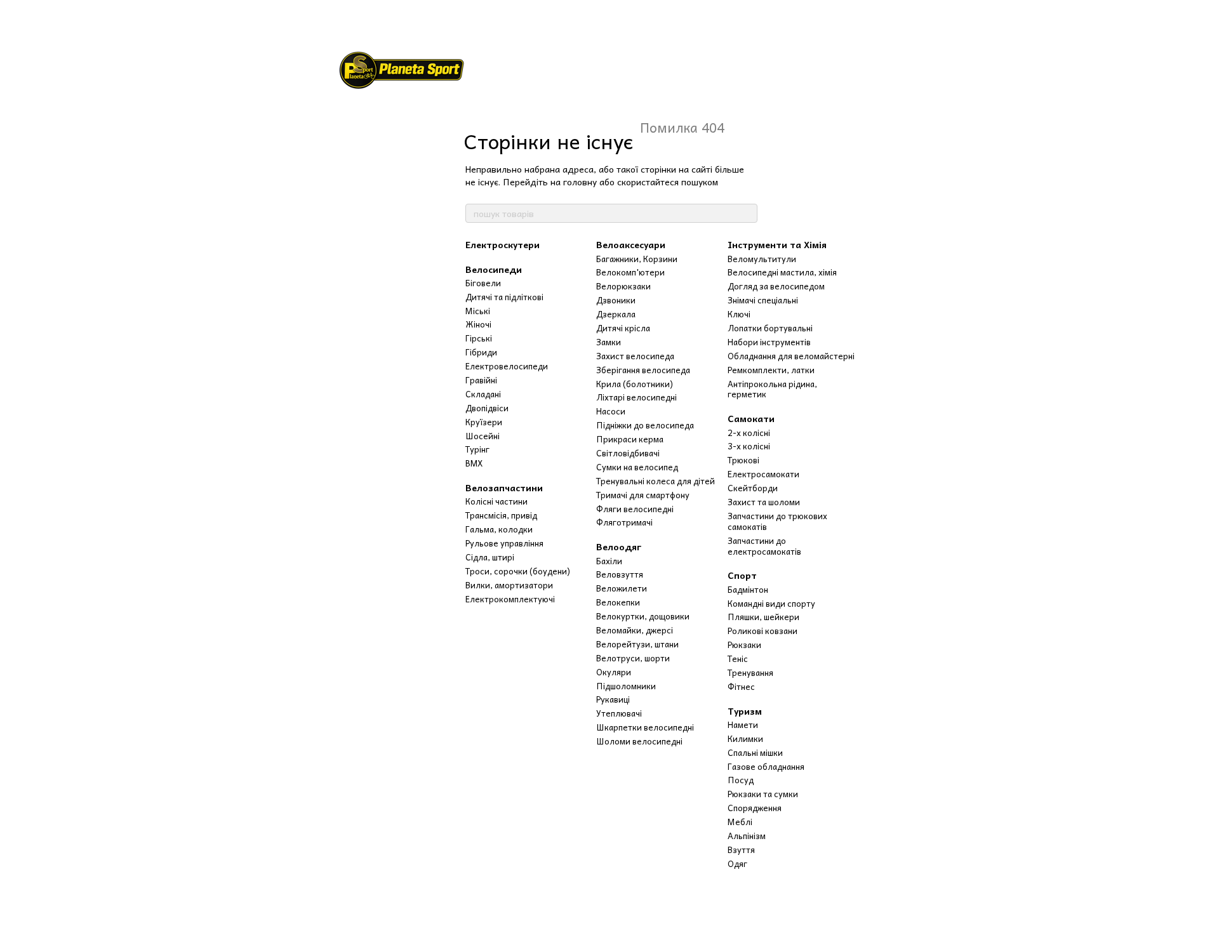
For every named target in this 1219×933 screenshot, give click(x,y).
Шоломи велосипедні (639, 741)
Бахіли (609, 560)
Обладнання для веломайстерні (791, 355)
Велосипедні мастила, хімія (782, 272)
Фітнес (741, 686)
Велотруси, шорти (633, 658)
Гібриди (481, 352)
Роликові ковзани (762, 630)
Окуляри (613, 671)
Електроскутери (502, 244)
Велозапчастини (504, 487)
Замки (608, 341)
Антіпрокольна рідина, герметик (772, 389)
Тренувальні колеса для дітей (655, 480)
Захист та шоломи (764, 501)
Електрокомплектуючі (510, 598)
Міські (477, 310)
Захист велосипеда (635, 355)
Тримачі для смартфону (642, 494)
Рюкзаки (744, 644)
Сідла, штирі (489, 557)
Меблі (740, 821)
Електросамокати (763, 473)
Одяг (737, 863)
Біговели (483, 282)
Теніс (738, 658)
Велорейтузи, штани (637, 644)
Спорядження (755, 807)
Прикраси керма (629, 439)
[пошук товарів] (747, 213)
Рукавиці (613, 699)
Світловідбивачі (628, 453)
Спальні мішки (755, 752)
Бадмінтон (748, 589)
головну (580, 182)
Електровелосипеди (506, 366)
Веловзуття (619, 574)
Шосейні (482, 435)
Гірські (478, 338)
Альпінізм (747, 835)
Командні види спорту (771, 603)
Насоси (610, 411)
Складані (483, 393)
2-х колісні (749, 432)
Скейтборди (753, 487)
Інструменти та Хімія (777, 244)
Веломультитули (762, 258)
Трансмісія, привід (501, 515)
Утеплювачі (619, 713)
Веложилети (621, 588)
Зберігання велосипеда (643, 369)
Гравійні (481, 380)
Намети (743, 724)
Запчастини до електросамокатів (764, 546)
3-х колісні (749, 446)
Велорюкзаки (623, 286)
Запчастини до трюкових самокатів (777, 521)
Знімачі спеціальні (763, 300)
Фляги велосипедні (635, 508)
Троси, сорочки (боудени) (517, 571)
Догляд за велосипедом (776, 286)
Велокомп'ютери (630, 272)
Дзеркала (616, 314)
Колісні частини (496, 501)
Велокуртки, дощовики (642, 616)
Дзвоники (616, 300)
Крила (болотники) (634, 383)
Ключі (739, 314)
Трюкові (743, 459)
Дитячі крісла (623, 327)
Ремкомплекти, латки (771, 369)
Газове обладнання (766, 766)
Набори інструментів (769, 341)
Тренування (750, 672)
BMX (474, 463)
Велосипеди (493, 269)
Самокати (751, 418)
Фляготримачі (624, 522)
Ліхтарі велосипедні (636, 397)
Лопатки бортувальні (770, 327)
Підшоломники (626, 685)
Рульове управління (504, 543)
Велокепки (618, 602)
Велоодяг (618, 546)
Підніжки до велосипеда (645, 425)
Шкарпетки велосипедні (645, 727)
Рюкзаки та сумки (763, 793)
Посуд (741, 779)
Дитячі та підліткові (504, 296)
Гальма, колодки (499, 529)
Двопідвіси (487, 407)
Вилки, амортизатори (509, 585)
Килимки (745, 738)
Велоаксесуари (630, 244)
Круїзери (483, 421)
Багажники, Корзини (636, 258)
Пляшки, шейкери (763, 616)
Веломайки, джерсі (634, 630)
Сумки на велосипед (637, 466)
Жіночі (478, 324)
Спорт (742, 575)
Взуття (741, 849)
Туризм (745, 711)
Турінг (477, 449)
